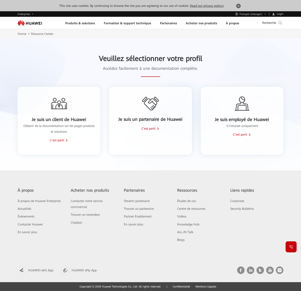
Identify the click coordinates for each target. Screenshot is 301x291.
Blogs (181, 240)
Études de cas (186, 201)
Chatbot (76, 222)
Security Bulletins (242, 208)
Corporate (237, 201)
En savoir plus (27, 232)
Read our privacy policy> (207, 6)
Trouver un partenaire (139, 208)
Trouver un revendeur (85, 214)
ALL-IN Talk (185, 232)
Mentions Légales (205, 286)
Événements (26, 216)
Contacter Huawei (30, 224)
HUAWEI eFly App (84, 270)
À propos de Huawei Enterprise (39, 201)
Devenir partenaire (137, 201)
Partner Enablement (138, 216)
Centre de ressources (191, 208)
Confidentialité (181, 286)
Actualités (24, 208)
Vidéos (181, 216)
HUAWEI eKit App (40, 270)
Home (22, 34)
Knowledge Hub (188, 224)
